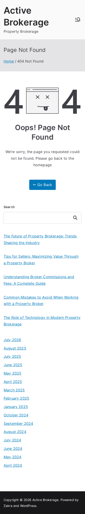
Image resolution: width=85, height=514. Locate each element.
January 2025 (16, 406)
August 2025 (15, 348)
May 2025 (12, 373)
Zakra (8, 506)
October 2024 (16, 415)
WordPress (28, 506)
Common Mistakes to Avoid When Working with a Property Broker (41, 300)
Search (9, 207)
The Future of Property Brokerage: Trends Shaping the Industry (40, 239)
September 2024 (18, 423)
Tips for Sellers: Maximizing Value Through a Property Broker (41, 259)
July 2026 (12, 340)
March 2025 (14, 390)
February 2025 (16, 398)
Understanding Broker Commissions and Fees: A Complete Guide (39, 280)
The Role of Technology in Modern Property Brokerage (42, 320)
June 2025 (13, 365)
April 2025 (13, 381)
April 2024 (13, 465)
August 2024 (15, 431)
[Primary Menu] (77, 19)
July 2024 (12, 440)
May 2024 (12, 457)
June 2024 (13, 448)
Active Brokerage (45, 500)
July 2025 (12, 356)
